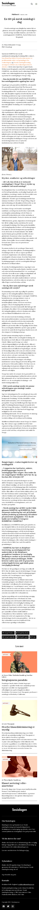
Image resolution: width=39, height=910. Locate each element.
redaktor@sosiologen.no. (20, 847)
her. (27, 850)
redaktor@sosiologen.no (26, 884)
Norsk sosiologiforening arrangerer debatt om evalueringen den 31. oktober (17, 65)
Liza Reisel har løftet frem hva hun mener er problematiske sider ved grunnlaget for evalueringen (17, 60)
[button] (8, 633)
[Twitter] (8, 906)
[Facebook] (3, 906)
